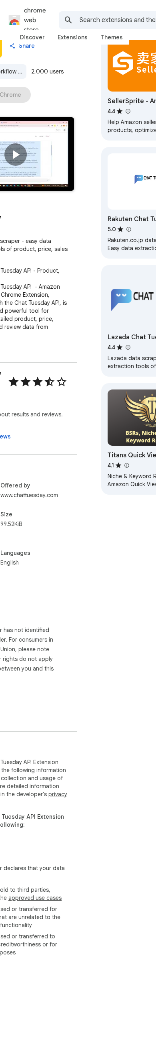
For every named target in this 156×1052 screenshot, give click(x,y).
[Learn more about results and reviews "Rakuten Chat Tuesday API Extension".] (128, 229)
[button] (15, 154)
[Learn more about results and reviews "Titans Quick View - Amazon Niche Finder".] (126, 465)
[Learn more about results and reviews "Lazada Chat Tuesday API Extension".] (127, 347)
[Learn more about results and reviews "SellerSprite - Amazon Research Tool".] (127, 111)
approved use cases (35, 897)
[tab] (32, 37)
